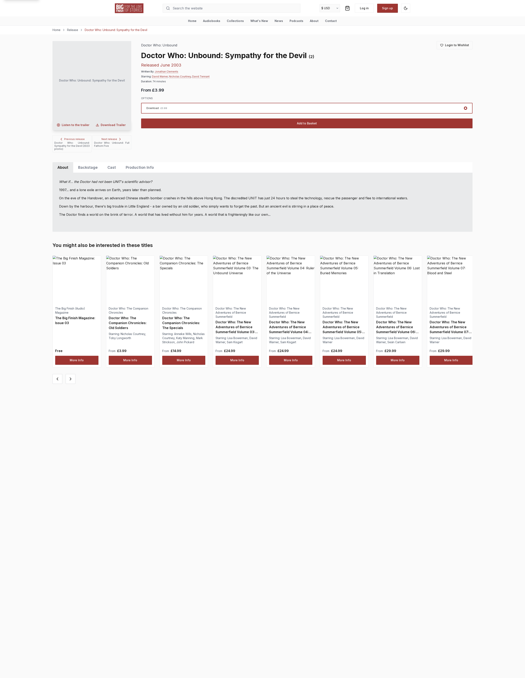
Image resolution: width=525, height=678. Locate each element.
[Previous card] (57, 379)
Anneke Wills (183, 334)
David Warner (160, 76)
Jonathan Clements (166, 71)
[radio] (306, 108)
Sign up (387, 8)
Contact (331, 21)
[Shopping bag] (347, 8)
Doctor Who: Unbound (159, 45)
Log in (364, 8)
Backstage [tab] (88, 167)
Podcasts (296, 21)
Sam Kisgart (235, 342)
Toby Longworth (120, 338)
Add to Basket (307, 123)
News (279, 21)
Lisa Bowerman (237, 338)
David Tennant (201, 76)
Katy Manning (185, 338)
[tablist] (262, 167)
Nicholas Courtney (180, 76)
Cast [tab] (111, 167)
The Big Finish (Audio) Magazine (70, 310)
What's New (259, 21)
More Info (77, 360)
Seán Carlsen (396, 342)
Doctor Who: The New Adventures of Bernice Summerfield (231, 312)
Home (192, 21)
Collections (235, 21)
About (314, 21)
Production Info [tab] (140, 167)
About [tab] (62, 167)
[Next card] (70, 379)
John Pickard (185, 342)
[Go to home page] (129, 8)
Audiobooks (211, 21)
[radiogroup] (306, 108)
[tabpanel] (262, 202)
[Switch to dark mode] (405, 8)
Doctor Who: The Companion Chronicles (128, 310)
